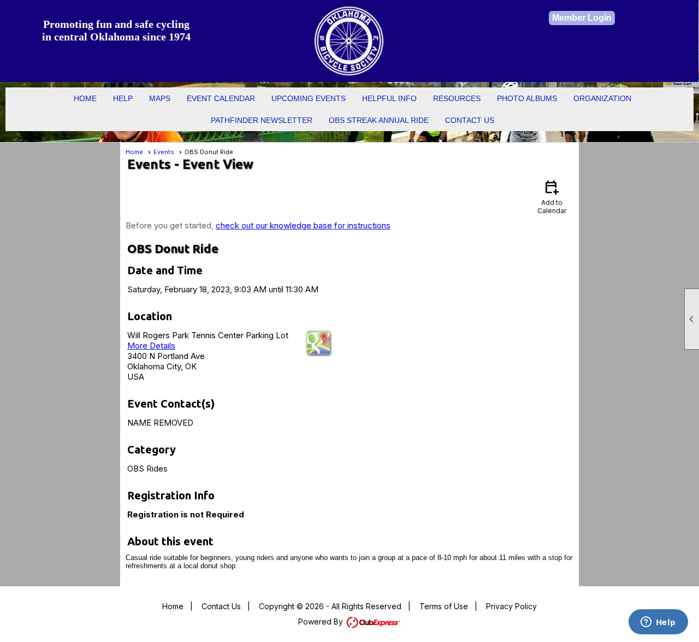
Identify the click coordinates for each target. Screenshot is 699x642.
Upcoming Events (308, 98)
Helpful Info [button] (389, 98)
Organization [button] (602, 98)
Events (163, 152)
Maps (159, 98)
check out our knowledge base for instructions (303, 225)
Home (85, 98)
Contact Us (469, 120)
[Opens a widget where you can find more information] (658, 623)
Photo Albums (527, 98)
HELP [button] (123, 98)
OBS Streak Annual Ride (379, 120)
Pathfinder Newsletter (261, 120)
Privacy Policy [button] (511, 606)
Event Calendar (221, 98)
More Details (151, 345)
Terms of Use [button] (443, 606)
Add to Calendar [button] (551, 196)
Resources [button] (457, 98)
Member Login (582, 17)
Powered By (321, 621)
